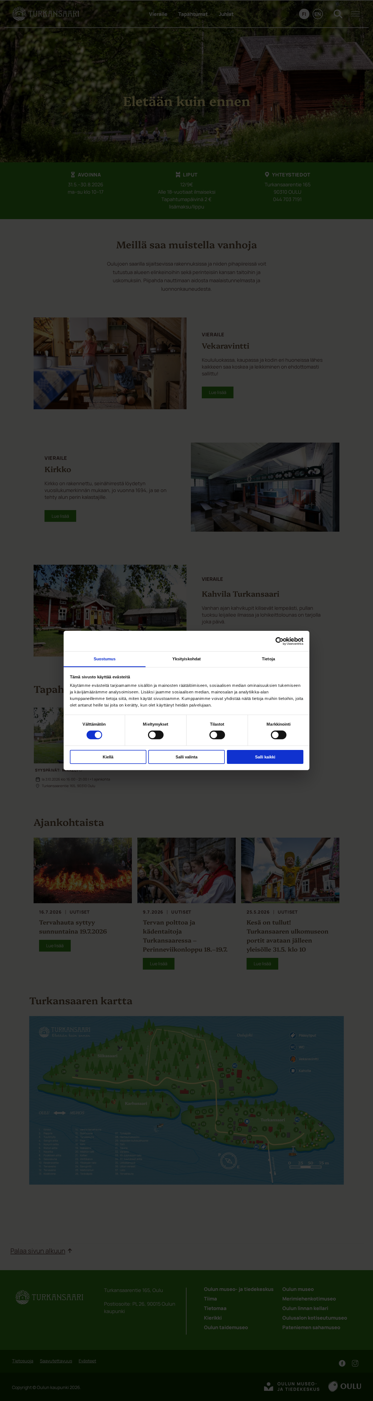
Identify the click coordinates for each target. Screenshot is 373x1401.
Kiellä (108, 757)
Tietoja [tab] (268, 659)
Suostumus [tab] (105, 659)
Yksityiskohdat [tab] (186, 659)
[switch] (156, 735)
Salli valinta (186, 757)
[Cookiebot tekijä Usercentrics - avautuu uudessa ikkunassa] (279, 641)
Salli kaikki (265, 757)
